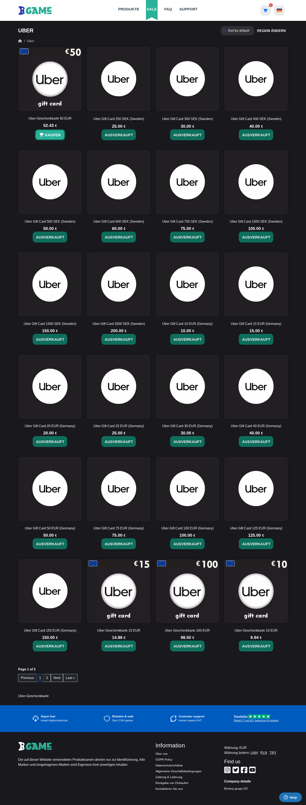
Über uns (161, 753)
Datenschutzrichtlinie (169, 765)
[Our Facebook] (244, 771)
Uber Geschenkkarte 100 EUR (187, 630)
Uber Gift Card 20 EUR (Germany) (50, 426)
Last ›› (70, 678)
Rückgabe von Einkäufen (171, 783)
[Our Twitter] (236, 771)
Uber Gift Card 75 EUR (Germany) (118, 528)
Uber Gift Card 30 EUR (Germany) (187, 426)
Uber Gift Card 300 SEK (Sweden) (187, 119)
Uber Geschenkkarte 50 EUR (50, 118)
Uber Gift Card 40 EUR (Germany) (256, 426)
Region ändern (271, 31)
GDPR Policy (163, 759)
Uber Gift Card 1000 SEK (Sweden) (256, 221)
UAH (254, 753)
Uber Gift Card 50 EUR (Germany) (50, 528)
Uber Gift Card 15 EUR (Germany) (256, 324)
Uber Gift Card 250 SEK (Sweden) (118, 119)
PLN (263, 753)
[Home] (20, 41)
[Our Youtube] (253, 771)
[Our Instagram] (228, 771)
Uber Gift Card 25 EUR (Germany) (118, 426)
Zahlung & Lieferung (168, 777)
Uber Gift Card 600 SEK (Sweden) (118, 221)
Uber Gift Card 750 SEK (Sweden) (187, 221)
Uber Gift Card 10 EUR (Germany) (187, 324)
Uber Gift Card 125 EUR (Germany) (256, 528)
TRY (273, 753)
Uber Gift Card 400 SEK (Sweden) (256, 119)
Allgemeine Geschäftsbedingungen (178, 771)
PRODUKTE (128, 9)
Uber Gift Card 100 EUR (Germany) (187, 528)
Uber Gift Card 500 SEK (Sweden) (50, 221)
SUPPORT (188, 9)
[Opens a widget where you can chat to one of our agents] (290, 797)
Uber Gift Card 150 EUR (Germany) (50, 630)
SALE (152, 9)
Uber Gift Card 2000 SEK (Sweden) (118, 324)
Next (56, 678)
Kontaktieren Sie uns (169, 788)
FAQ (168, 9)
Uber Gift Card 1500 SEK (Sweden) (50, 324)
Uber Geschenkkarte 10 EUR (256, 630)
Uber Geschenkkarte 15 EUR (118, 630)
